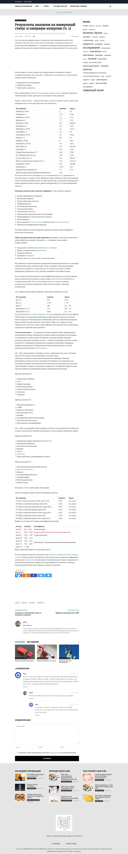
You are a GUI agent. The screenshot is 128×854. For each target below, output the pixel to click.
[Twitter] (40, 575)
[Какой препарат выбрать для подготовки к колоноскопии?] (88, 777)
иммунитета (29, 560)
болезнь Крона (92, 33)
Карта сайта (28, 1)
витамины (86, 37)
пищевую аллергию (55, 93)
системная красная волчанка (91, 76)
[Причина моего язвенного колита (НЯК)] (54, 799)
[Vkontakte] (18, 575)
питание (92, 58)
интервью (99, 44)
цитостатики (101, 83)
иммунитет (40, 602)
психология (102, 59)
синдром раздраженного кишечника (94, 73)
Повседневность (32, 778)
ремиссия (87, 69)
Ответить (25, 686)
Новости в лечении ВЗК (23, 6)
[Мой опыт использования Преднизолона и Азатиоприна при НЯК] (54, 777)
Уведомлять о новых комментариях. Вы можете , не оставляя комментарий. (47, 753)
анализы (32, 602)
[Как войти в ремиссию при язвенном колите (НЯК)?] (88, 798)
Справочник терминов (78, 6)
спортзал (108, 76)
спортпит (86, 80)
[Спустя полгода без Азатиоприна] (69, 652)
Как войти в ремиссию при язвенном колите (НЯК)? (103, 797)
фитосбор (59, 175)
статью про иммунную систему (40, 314)
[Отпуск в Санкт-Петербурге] (20, 787)
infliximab (91, 26)
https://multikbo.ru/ (27, 625)
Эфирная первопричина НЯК (67, 613)
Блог (37, 6)
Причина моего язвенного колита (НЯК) (69, 797)
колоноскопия (105, 48)
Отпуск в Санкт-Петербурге (32, 785)
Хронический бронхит (25, 469)
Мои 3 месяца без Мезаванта (24, 661)
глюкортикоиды (88, 40)
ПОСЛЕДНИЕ (33, 642)
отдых (84, 59)
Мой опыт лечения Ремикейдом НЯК (67, 787)
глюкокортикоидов (62, 222)
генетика (102, 37)
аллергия (24, 602)
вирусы (106, 33)
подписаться (54, 753)
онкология (99, 55)
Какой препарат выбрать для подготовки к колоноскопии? (103, 776)
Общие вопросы (99, 779)
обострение (88, 55)
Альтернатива (99, 801)
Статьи (46, 6)
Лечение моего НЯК (21, 20)
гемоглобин (59, 279)
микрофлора (95, 51)
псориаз (85, 62)
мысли (105, 51)
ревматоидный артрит (91, 66)
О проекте (18, 1)
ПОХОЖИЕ (20, 642)
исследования (91, 47)
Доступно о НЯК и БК (64, 12)
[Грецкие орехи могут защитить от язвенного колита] (20, 797)
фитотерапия (102, 80)
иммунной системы (37, 93)
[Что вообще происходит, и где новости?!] (20, 777)
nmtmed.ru (43, 348)
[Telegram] (48, 575)
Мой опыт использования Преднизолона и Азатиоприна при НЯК (69, 777)
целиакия (91, 83)
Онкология (21, 454)
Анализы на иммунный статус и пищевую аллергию (28, 614)
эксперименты (88, 87)
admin (20, 36)
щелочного (47, 248)
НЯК (18, 381)
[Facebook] (33, 575)
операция (107, 55)
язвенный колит (93, 90)
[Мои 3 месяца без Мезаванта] (25, 652)
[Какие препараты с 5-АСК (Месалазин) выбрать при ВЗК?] (88, 787)
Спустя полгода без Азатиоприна (65, 661)
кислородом (30, 255)
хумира (85, 83)
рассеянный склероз (95, 62)
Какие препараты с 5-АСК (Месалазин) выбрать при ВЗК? (104, 786)
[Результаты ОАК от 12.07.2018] (47, 652)
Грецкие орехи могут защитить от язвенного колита (35, 796)
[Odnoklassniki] (26, 575)
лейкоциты (85, 51)
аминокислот (41, 250)
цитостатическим (37, 222)
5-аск (85, 26)
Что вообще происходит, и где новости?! (35, 775)
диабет (97, 40)
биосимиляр (92, 29)
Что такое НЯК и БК (60, 6)
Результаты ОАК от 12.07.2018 (46, 661)
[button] (110, 6)
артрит (85, 29)
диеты (102, 40)
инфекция (107, 44)
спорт (102, 76)
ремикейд (104, 66)
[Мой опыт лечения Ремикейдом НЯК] (54, 789)
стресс (93, 80)
